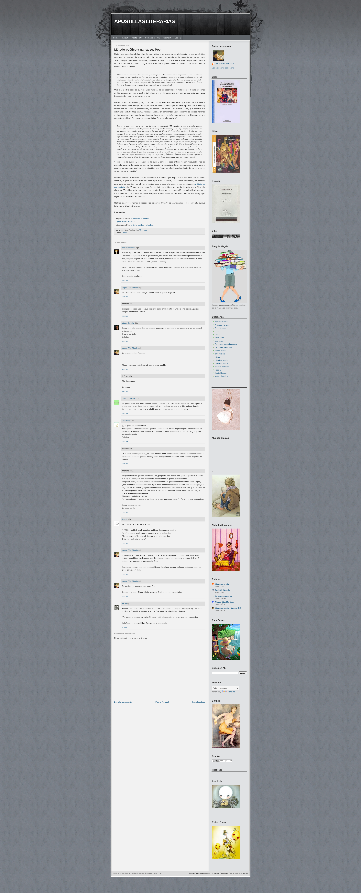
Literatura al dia (222, 584)
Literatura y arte (221, 360)
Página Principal (162, 702)
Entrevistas (219, 338)
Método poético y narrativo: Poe (137, 49)
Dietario (218, 334)
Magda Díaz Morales (130, 288)
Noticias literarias (222, 367)
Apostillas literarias (144, 21)
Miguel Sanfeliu (128, 323)
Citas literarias (220, 328)
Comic (217, 331)
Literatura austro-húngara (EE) (228, 608)
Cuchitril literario (222, 590)
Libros (124, 232)
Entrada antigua (198, 702)
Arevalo (125, 519)
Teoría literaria (220, 373)
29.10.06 (125, 341)
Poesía (218, 370)
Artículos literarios (222, 325)
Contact (167, 38)
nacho (124, 603)
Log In (178, 38)
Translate (231, 692)
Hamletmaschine (128, 248)
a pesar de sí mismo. (140, 218)
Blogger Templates (196, 873)
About (125, 38)
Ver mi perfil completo (223, 68)
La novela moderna (223, 596)
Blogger (158, 873)
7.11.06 (124, 627)
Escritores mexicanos (224, 347)
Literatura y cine (221, 363)
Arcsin (245, 873)
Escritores (219, 341)
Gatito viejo (126, 421)
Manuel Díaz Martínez (224, 602)
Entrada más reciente (123, 702)
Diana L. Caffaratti (129, 398)
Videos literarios (221, 376)
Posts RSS (137, 38)
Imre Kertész (220, 354)
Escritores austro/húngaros (226, 344)
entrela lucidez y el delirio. (142, 225)
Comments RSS (152, 38)
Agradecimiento (221, 322)
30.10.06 (125, 512)
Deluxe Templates (220, 873)
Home (116, 38)
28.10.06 (125, 280)
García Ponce (220, 351)
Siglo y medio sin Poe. (125, 222)
